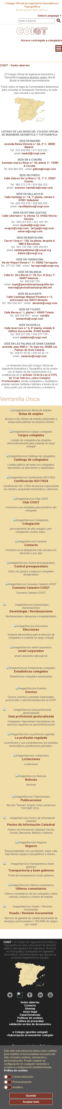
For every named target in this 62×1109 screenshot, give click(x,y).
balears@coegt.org (30, 253)
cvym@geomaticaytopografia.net (33, 284)
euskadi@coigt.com (32, 225)
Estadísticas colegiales (31, 671)
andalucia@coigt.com (33, 337)
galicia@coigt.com (44, 169)
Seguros (31, 846)
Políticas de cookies (30, 1018)
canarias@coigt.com (34, 356)
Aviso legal (30, 1011)
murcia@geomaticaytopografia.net (30, 287)
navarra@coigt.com (30, 231)
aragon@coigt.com (17, 228)
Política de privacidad (30, 1021)
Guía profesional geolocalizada (31, 716)
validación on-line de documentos (30, 1024)
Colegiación (31, 524)
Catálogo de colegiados (31, 459)
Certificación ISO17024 (31, 481)
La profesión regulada (31, 738)
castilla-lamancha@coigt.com (33, 317)
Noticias (31, 779)
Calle (30, 180)
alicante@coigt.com (44, 303)
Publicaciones (31, 800)
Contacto (31, 545)
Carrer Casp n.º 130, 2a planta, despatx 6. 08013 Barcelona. (29, 242)
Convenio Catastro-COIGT (31, 588)
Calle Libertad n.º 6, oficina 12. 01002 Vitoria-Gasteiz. (30, 217)
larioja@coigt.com (42, 228)
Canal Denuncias (30, 1014)
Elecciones (31, 629)
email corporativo (31, 651)
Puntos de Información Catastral (31, 824)
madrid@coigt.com (33, 153)
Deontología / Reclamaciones (31, 611)
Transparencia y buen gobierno (31, 870)
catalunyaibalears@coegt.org (32, 250)
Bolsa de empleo (31, 414)
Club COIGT (31, 502)
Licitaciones (31, 759)
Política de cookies (16, 1070)
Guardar (31, 1095)
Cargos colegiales (31, 435)
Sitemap (30, 1008)
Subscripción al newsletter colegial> (31, 1035)
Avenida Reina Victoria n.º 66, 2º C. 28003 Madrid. (29, 146)
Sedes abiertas (20, 65)
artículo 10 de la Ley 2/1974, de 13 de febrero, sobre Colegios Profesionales (30, 378)
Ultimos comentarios (31, 888)
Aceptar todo (31, 1101)
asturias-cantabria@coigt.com (34, 187)
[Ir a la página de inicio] (31, 35)
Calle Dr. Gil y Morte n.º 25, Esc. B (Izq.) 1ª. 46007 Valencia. (30, 277)
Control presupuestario (31, 566)
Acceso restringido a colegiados (41, 40)
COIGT (4, 65)
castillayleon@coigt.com (33, 206)
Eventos (31, 692)
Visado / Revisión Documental (31, 913)
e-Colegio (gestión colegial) (30, 1032)
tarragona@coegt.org (45, 265)
